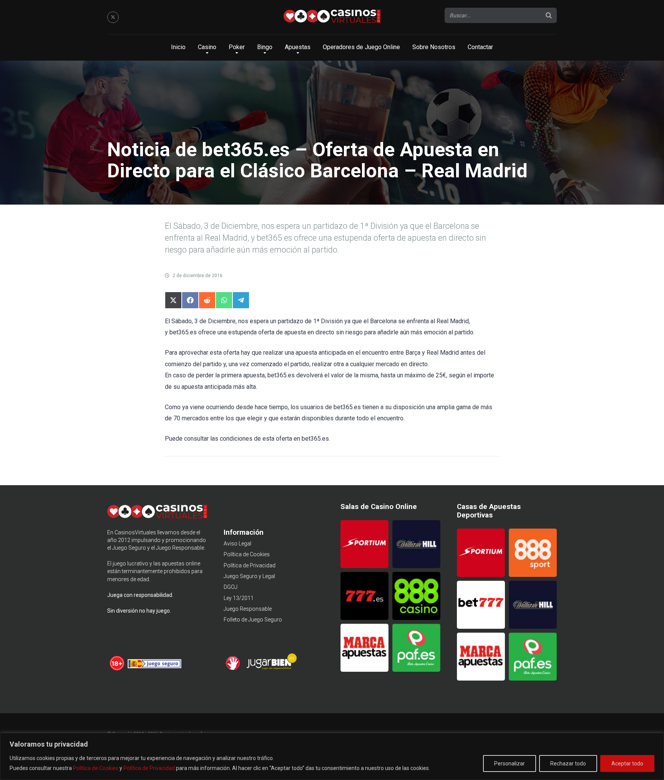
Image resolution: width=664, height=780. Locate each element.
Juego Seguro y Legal (249, 576)
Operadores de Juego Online (361, 47)
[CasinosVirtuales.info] (332, 17)
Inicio (178, 47)
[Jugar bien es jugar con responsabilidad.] (271, 669)
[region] (332, 756)
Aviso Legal (237, 543)
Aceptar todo (627, 763)
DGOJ (230, 587)
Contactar (480, 47)
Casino (207, 47)
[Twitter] (113, 17)
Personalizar (509, 763)
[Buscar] (548, 15)
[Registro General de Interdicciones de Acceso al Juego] (234, 669)
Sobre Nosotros (433, 47)
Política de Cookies (95, 768)
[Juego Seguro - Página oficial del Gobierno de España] (154, 669)
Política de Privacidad (149, 768)
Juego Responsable (248, 609)
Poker (237, 47)
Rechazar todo (568, 763)
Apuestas (297, 47)
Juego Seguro (129, 548)
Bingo (264, 47)
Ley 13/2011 (239, 598)
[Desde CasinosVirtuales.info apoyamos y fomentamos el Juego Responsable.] (117, 669)
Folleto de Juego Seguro (253, 619)
